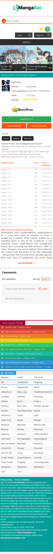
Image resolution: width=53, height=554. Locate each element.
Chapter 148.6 (6, 207)
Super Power (7, 457)
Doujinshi (38, 396)
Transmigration (41, 462)
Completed (22, 382)
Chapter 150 (6, 192)
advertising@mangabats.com (13, 538)
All (2, 382)
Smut (20, 452)
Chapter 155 (6, 173)
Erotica (37, 401)
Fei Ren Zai (6, 66)
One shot (5, 438)
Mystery (16, 138)
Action (4, 387)
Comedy (5, 396)
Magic (20, 420)
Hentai (37, 410)
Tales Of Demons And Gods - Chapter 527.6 (25, 331)
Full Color (22, 406)
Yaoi (3, 471)
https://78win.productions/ (13, 544)
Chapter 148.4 (6, 215)
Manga (37, 420)
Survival (38, 457)
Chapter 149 (6, 196)
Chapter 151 (6, 188)
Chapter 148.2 (6, 223)
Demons (21, 396)
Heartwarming (24, 410)
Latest (20, 377)
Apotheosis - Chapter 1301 (17, 344)
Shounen (38, 448)
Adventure (6, 391)
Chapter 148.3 (6, 219)
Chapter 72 (32, 69)
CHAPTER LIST (26, 119)
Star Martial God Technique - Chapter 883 (24, 362)
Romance (38, 443)
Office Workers (41, 434)
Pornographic (24, 438)
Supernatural (23, 457)
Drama (4, 401)
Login (19, 35)
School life (6, 448)
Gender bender (41, 406)
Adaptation (22, 387)
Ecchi (20, 401)
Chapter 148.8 (6, 200)
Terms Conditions (22, 480)
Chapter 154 (6, 177)
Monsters (38, 429)
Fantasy (5, 406)
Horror (6, 138)
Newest (5, 377)
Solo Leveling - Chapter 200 (17, 336)
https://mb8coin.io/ (17, 548)
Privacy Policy (7, 480)
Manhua (5, 424)
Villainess (22, 467)
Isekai (20, 415)
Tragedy (21, 462)
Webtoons (28, 138)
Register (40, 35)
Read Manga (19, 482)
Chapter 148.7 (6, 203)
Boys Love (22, 391)
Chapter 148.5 (6, 211)
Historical (5, 415)
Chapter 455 (6, 69)
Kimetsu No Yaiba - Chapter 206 (20, 358)
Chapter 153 (6, 181)
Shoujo (20, 448)
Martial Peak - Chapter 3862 (18, 327)
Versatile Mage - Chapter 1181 (19, 340)
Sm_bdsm (38, 452)
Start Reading (14, 125)
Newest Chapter (39, 125)
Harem (4, 410)
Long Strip (6, 420)
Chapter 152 (6, 184)
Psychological (40, 438)
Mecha (20, 429)
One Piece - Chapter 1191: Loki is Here (23, 353)
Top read (38, 377)
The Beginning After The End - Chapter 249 (25, 349)
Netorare (21, 434)
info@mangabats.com (26, 533)
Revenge (21, 443)
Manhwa (21, 424)
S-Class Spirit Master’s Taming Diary (38, 66)
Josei (36, 415)
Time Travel (7, 462)
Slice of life (6, 452)
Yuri (19, 471)
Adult (36, 387)
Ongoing (38, 382)
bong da (36, 544)
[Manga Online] (26, 8)
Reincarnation (8, 443)
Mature (4, 429)
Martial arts (39, 424)
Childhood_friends (43, 391)
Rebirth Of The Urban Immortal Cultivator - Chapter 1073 (29, 366)
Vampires (5, 467)
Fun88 (5, 548)
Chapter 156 (6, 169)
